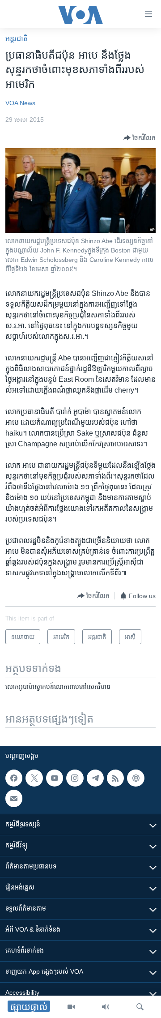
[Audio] (105, 1007)
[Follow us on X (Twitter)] (33, 778)
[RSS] (115, 778)
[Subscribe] (13, 798)
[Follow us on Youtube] (54, 778)
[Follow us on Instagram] (74, 778)
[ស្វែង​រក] (140, 1007)
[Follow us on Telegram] (95, 778)
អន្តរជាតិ (16, 39)
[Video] (71, 1007)
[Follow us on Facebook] (13, 778)
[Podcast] (135, 778)
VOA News (20, 103)
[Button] (139, 138)
